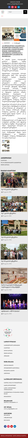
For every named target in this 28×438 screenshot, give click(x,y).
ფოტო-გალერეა (5, 164)
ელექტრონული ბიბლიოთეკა (11, 368)
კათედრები (7, 373)
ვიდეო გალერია (8, 350)
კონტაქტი (6, 356)
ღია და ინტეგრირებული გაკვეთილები (11, 162)
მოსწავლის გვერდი (9, 370)
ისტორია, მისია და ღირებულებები (13, 382)
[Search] (25, 12)
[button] (2, 16)
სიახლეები (4, 160)
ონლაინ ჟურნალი (8, 365)
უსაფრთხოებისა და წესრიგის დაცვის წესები (14, 393)
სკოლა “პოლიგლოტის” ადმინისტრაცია (10, 389)
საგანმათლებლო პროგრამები (12, 345)
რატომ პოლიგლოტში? (10, 385)
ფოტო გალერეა (8, 353)
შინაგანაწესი (7, 396)
